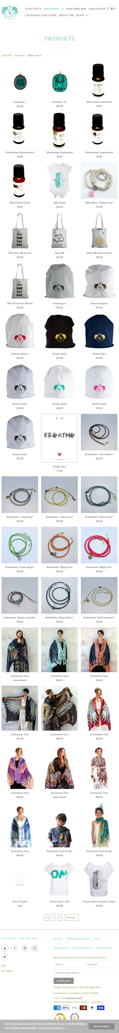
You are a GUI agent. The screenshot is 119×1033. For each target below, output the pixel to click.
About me (66, 15)
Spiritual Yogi (74, 997)
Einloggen (97, 8)
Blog (81, 15)
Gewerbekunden (78, 939)
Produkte (52, 8)
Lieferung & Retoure (41, 15)
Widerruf (61, 948)
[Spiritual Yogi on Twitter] (5, 948)
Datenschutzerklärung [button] (52, 1028)
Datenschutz (82, 948)
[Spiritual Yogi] (11, 12)
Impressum (103, 948)
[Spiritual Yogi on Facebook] (15, 948)
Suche (58, 939)
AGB (97, 939)
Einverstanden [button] (101, 1026)
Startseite (33, 8)
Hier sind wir (76, 8)
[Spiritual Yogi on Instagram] (35, 948)
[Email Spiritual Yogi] (5, 957)
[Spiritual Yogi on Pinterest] (25, 948)
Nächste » (71, 917)
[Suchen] (107, 9)
